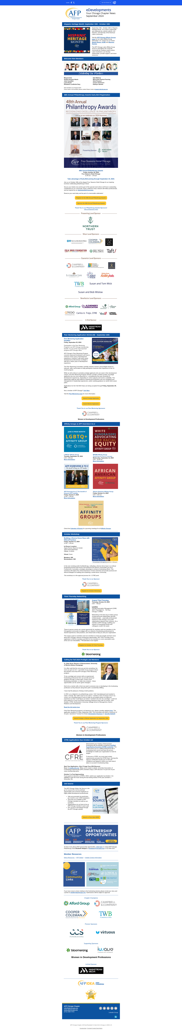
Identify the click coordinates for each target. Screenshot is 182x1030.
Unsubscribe (83, 1028)
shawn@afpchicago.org (101, 89)
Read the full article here (72, 707)
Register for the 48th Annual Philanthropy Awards (91, 198)
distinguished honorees (85, 190)
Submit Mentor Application (91, 404)
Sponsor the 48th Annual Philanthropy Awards (91, 203)
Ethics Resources (69, 857)
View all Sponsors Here (91, 209)
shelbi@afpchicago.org (78, 892)
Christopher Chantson (95, 714)
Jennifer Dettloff (110, 714)
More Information (69, 459)
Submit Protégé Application (91, 398)
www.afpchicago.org (71, 1010)
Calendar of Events (76, 528)
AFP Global (79, 857)
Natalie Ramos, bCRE (99, 42)
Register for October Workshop (91, 591)
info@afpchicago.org (71, 1008)
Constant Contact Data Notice (94, 1028)
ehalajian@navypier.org (96, 848)
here (111, 710)
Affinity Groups (106, 528)
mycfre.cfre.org (74, 768)
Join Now (86, 390)
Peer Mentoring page (76, 394)
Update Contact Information (93, 857)
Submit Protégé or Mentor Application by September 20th (91, 718)
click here (99, 847)
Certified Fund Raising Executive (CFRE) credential (101, 746)
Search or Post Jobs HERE (91, 817)
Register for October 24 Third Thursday (91, 645)
